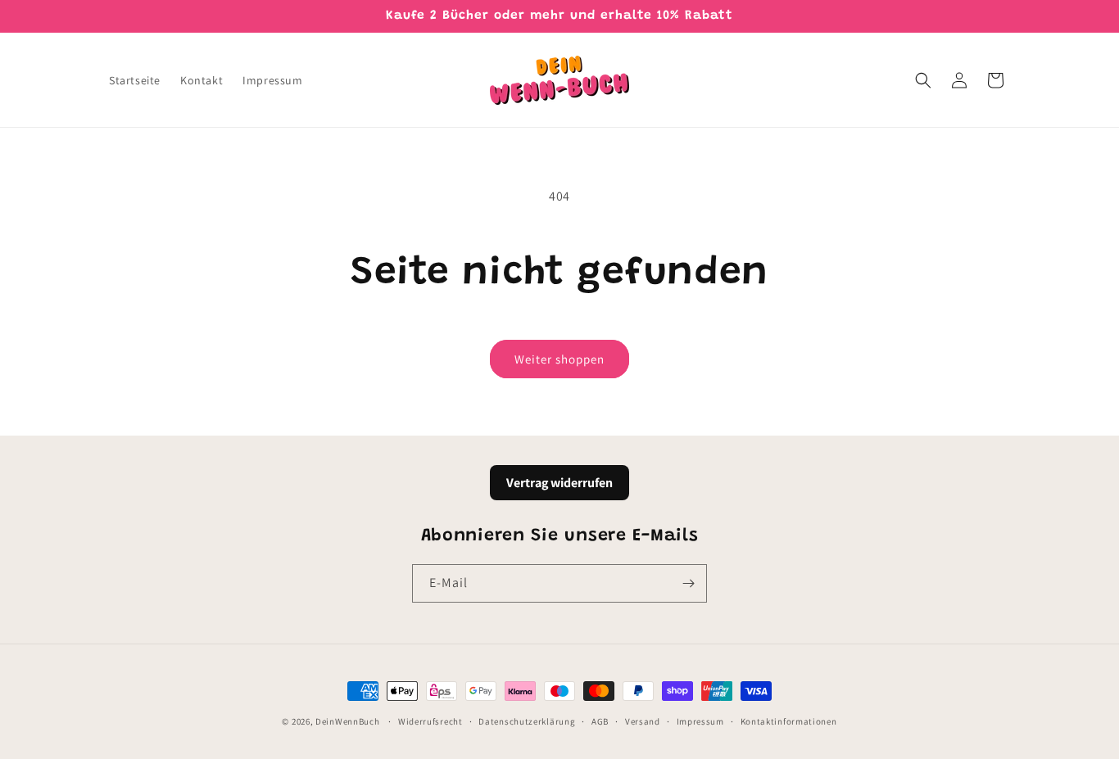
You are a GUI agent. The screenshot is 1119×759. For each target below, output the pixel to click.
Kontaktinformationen (789, 720)
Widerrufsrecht (430, 720)
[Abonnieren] (688, 583)
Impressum (700, 720)
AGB (600, 720)
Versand (642, 720)
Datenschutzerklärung (526, 720)
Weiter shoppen (559, 359)
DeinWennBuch (347, 721)
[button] (923, 80)
